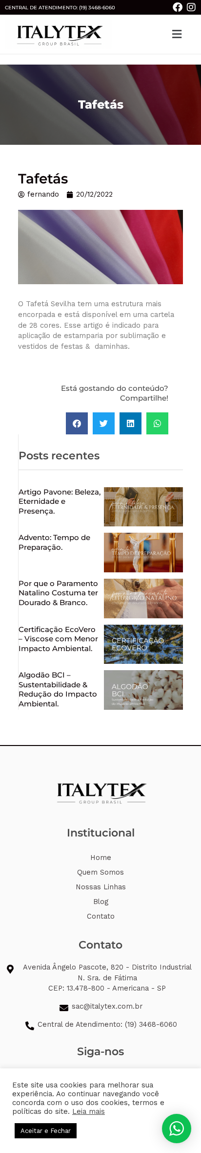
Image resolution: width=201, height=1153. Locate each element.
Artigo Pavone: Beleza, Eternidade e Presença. (59, 501)
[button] (177, 34)
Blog (100, 901)
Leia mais (88, 1111)
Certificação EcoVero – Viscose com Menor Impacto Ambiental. (58, 639)
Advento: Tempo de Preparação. (54, 542)
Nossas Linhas (101, 886)
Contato (101, 916)
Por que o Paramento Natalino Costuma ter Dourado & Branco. (58, 593)
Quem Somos (100, 872)
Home (100, 857)
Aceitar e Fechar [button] (45, 1130)
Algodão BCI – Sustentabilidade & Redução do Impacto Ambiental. (58, 689)
